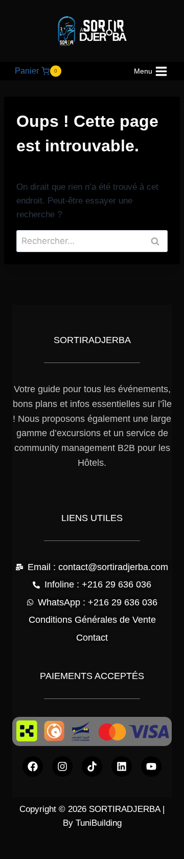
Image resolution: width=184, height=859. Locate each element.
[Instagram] (62, 766)
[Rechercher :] (92, 241)
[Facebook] (32, 766)
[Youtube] (151, 766)
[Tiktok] (92, 766)
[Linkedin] (121, 766)
